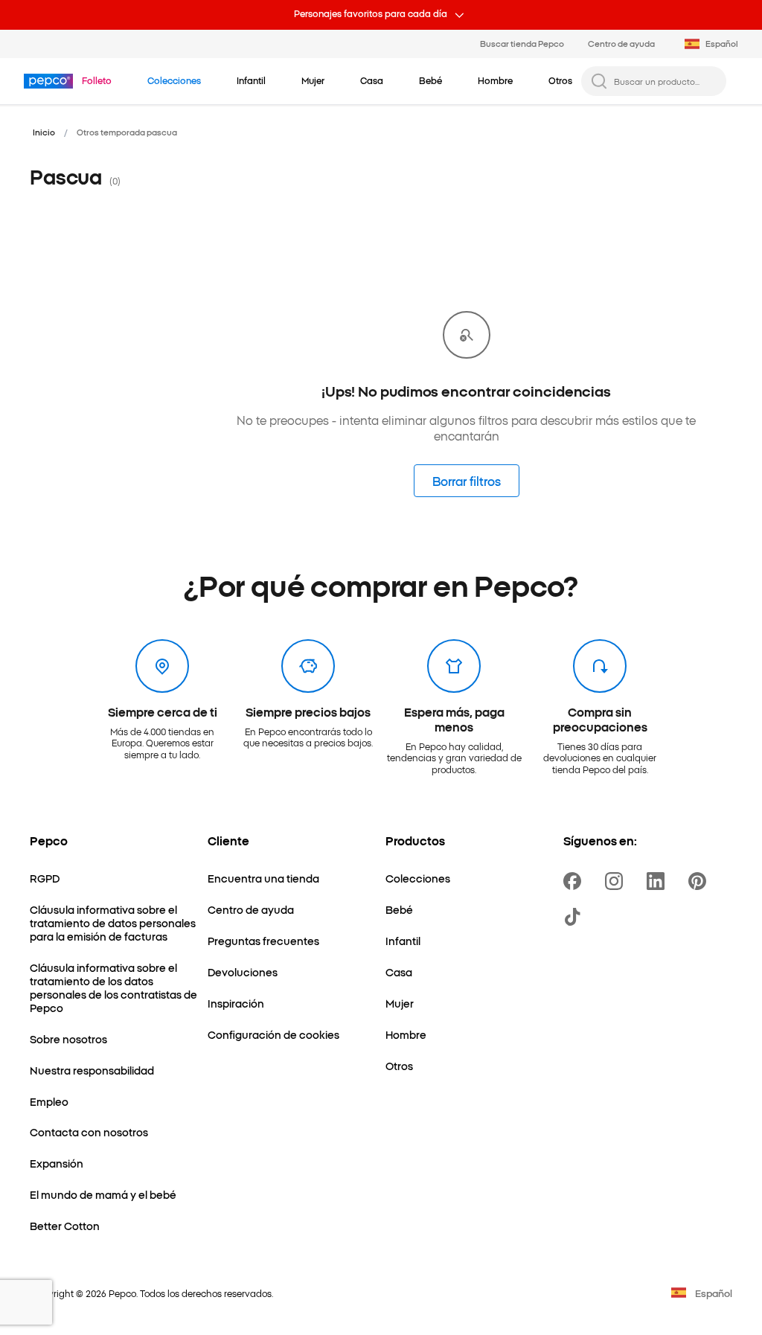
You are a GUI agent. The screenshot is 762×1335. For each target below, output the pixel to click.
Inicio (44, 132)
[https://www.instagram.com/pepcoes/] (617, 881)
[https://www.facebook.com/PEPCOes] (575, 881)
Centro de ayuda (621, 43)
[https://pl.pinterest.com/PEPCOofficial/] (700, 881)
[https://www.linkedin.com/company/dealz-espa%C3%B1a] (658, 881)
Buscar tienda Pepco (522, 43)
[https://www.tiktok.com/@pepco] (575, 917)
